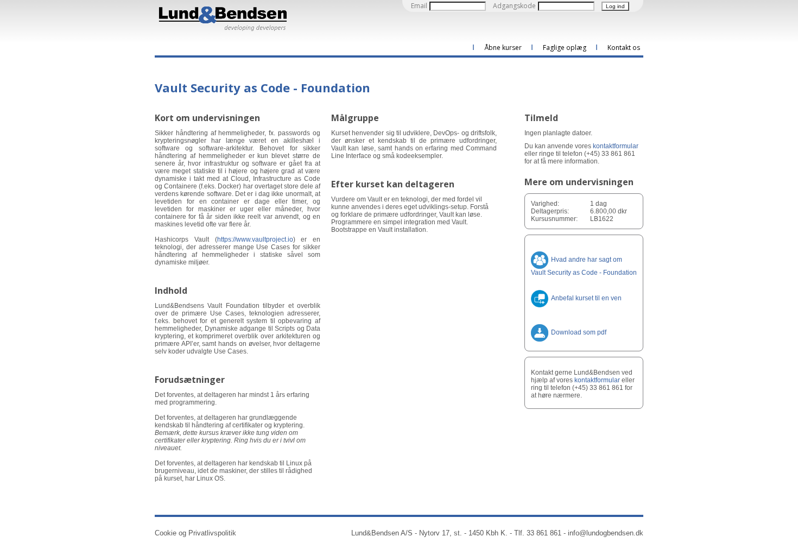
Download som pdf (578, 332)
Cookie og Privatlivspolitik (195, 533)
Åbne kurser (503, 47)
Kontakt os (623, 47)
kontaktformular (615, 146)
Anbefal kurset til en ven (586, 298)
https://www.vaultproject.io (255, 239)
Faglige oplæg (564, 47)
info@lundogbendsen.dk (605, 533)
